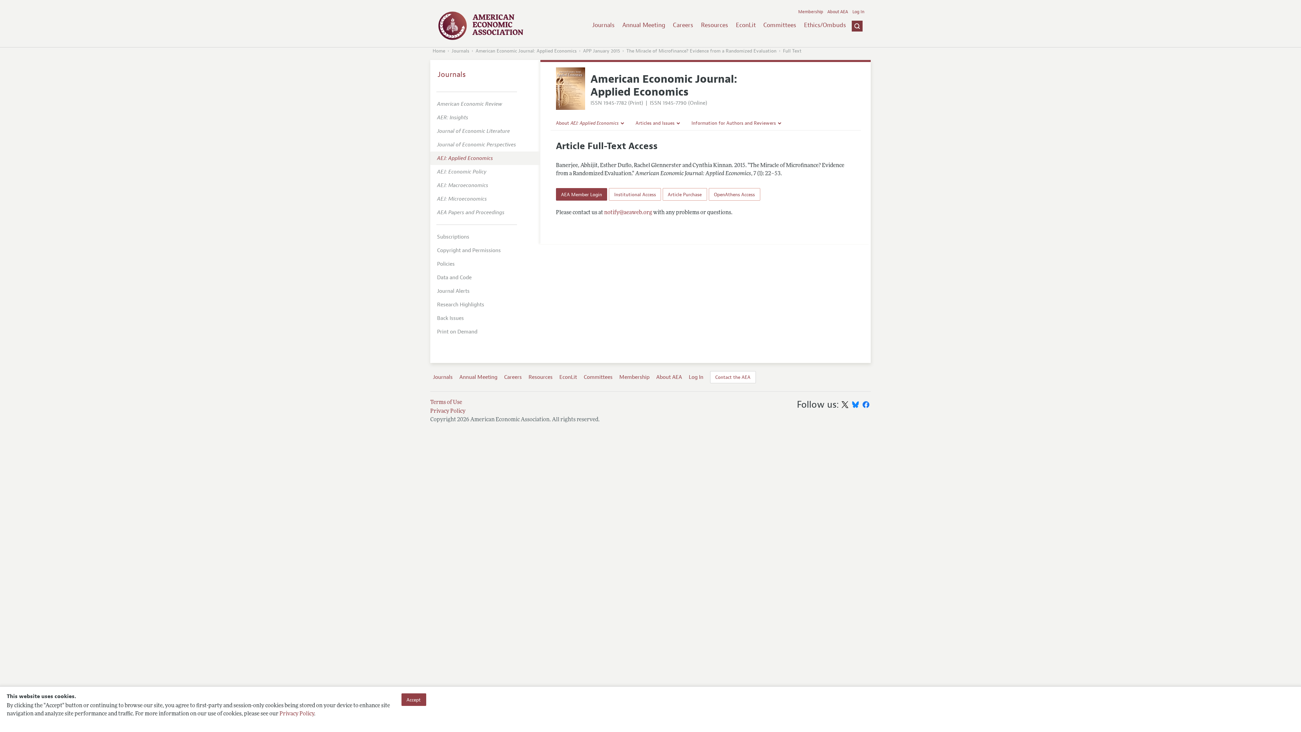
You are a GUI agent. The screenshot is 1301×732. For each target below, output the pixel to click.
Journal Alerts (453, 291)
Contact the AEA (732, 377)
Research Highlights (460, 304)
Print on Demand (457, 331)
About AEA (837, 12)
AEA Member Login (581, 194)
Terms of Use (446, 402)
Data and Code (454, 277)
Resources (714, 25)
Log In (858, 12)
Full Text (792, 51)
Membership (810, 12)
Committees (779, 25)
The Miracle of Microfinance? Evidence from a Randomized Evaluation (701, 51)
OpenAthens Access (734, 194)
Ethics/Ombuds (825, 25)
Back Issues (450, 318)
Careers (683, 25)
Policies (446, 264)
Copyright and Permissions (469, 250)
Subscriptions (453, 236)
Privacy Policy (297, 714)
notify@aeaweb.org (628, 213)
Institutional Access (635, 194)
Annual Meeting (643, 25)
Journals (603, 25)
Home (439, 51)
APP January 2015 (601, 51)
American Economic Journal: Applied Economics (526, 51)
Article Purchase (685, 194)
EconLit (746, 25)
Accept (414, 699)
